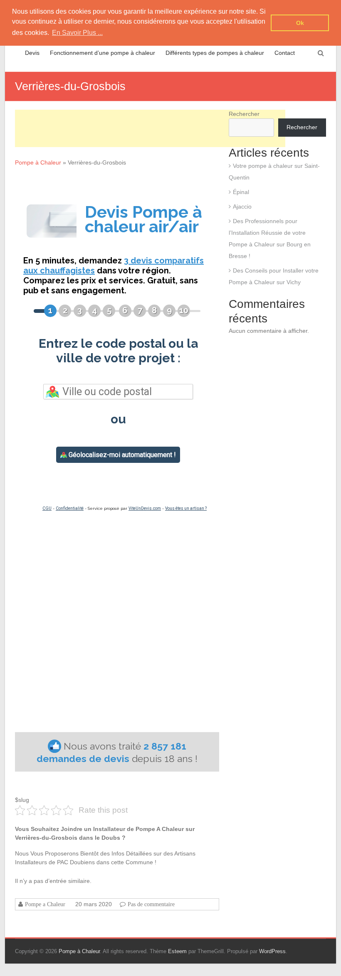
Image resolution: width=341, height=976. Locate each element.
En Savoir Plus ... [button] (77, 32)
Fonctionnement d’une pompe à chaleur (102, 52)
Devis (32, 52)
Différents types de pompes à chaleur (215, 52)
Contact (284, 52)
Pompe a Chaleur (45, 904)
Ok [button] (300, 23)
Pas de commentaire (151, 904)
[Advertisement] (150, 128)
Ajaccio (242, 206)
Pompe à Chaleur (38, 162)
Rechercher (302, 127)
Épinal (241, 192)
